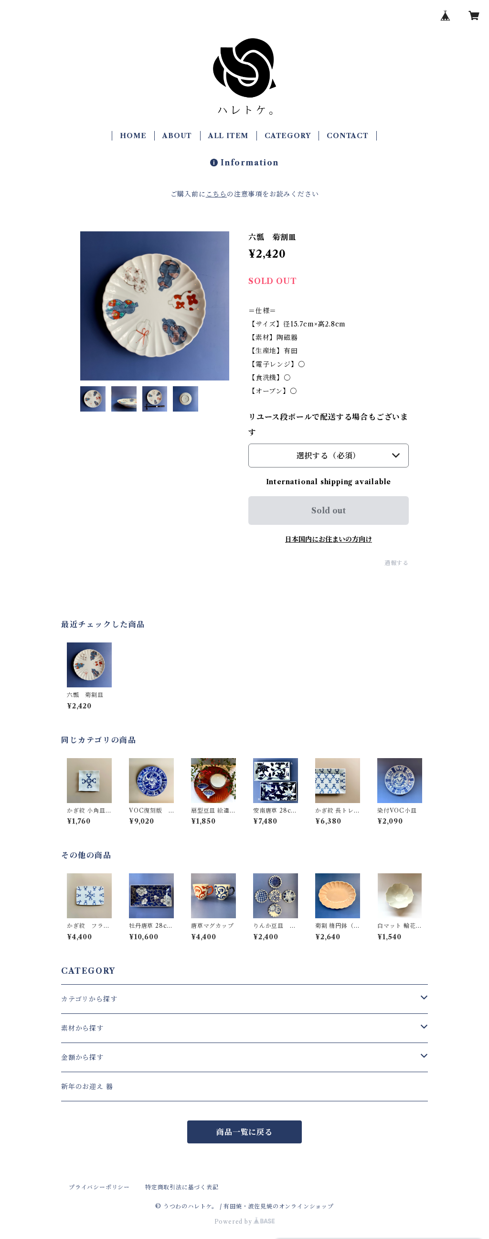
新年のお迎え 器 (87, 1086)
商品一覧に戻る (244, 1132)
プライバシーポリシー (99, 1187)
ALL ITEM (228, 135)
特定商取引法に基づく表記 (182, 1187)
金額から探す (82, 1057)
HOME (133, 135)
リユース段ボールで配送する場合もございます (328, 424)
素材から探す (82, 1028)
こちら (216, 194)
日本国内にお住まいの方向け (328, 539)
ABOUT (177, 135)
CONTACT (348, 135)
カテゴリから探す (89, 999)
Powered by (234, 1221)
